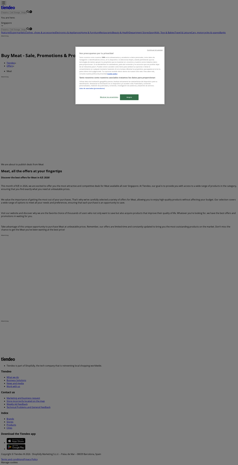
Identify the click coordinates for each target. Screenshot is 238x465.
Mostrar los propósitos (109, 97)
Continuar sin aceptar (155, 50)
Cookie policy (112, 74)
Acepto (129, 97)
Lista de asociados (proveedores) (92, 88)
